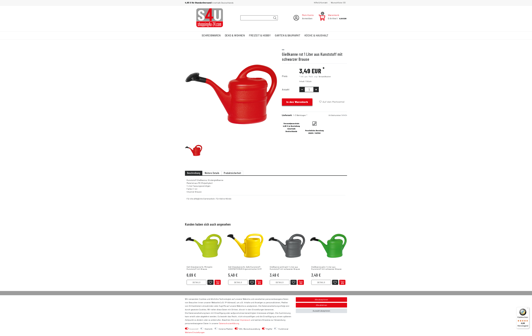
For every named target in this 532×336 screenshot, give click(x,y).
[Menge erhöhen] (316, 89)
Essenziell (193, 329)
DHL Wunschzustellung (249, 329)
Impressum (245, 320)
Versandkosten (325, 76)
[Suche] (274, 17)
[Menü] (527, 308)
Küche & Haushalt (316, 35)
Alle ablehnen (321, 305)
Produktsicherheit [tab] (232, 173)
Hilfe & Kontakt (321, 2)
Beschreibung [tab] (193, 173)
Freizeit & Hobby (260, 35)
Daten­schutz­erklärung (229, 323)
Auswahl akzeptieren (321, 311)
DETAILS (196, 282)
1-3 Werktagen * (300, 115)
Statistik (209, 329)
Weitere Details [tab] (212, 173)
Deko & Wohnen (235, 35)
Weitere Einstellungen (195, 332)
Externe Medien (226, 329)
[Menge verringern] (302, 89)
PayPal (269, 329)
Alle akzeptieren (321, 299)
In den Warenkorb (297, 101)
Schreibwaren (211, 35)
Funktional (283, 329)
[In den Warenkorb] (218, 282)
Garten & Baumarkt (287, 35)
